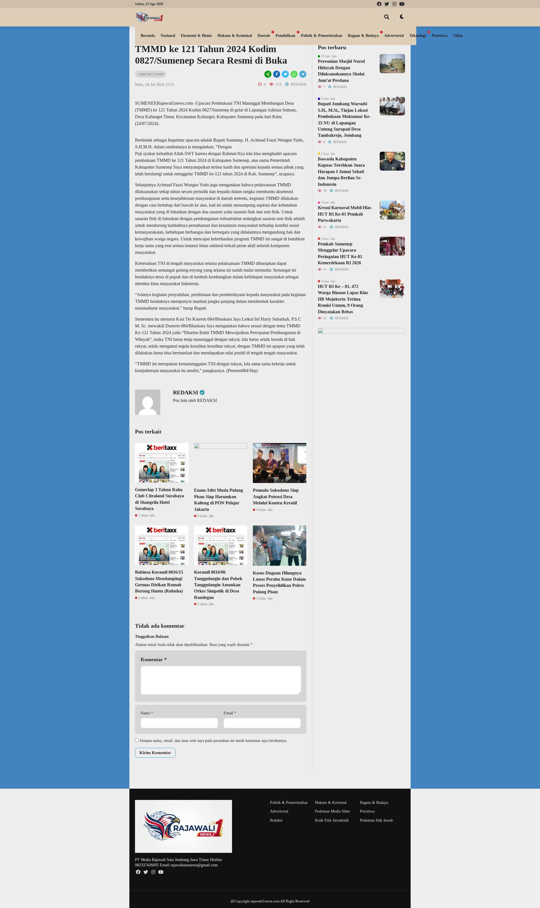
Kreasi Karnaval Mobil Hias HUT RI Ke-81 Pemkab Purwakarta (344, 214)
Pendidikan (285, 35)
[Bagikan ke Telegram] (302, 74)
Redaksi (276, 820)
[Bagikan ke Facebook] (276, 74)
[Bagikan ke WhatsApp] (294, 74)
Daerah (264, 35)
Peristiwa (439, 35)
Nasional (168, 35)
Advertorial (394, 35)
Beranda (148, 35)
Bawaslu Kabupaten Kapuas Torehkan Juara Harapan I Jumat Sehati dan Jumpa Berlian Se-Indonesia (341, 171)
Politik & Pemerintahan (321, 35)
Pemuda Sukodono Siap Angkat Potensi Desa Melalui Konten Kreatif (276, 496)
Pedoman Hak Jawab (376, 820)
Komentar (154, 659)
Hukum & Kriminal (234, 35)
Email (230, 713)
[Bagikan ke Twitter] (285, 74)
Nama (147, 713)
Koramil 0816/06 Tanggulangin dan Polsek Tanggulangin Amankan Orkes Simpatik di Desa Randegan (218, 585)
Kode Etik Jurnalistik (332, 820)
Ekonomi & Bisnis (196, 35)
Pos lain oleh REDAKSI (195, 400)
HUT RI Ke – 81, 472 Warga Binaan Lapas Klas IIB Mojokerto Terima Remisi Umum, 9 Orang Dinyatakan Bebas (343, 299)
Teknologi (418, 35)
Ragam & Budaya (363, 35)
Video (458, 35)
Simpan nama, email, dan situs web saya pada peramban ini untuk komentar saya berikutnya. (213, 741)
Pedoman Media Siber (332, 811)
